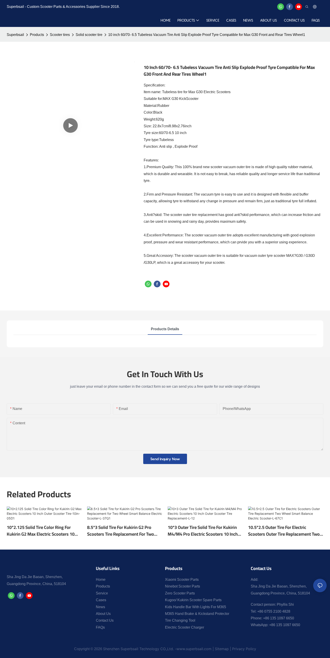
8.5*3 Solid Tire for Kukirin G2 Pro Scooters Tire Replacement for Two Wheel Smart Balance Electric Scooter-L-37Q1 (123, 530)
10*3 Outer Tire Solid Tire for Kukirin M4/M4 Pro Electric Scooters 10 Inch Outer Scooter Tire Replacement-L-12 (203, 530)
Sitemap (222, 649)
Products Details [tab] (165, 329)
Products (37, 35)
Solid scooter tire (89, 35)
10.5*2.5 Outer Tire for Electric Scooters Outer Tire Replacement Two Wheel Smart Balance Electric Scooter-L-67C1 (284, 530)
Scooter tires (60, 35)
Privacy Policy (243, 649)
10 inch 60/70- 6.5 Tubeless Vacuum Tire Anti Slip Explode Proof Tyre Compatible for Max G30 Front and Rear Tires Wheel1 (206, 35)
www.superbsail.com (193, 649)
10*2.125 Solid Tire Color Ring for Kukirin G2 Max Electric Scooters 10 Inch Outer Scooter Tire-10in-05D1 (41, 530)
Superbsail (15, 35)
